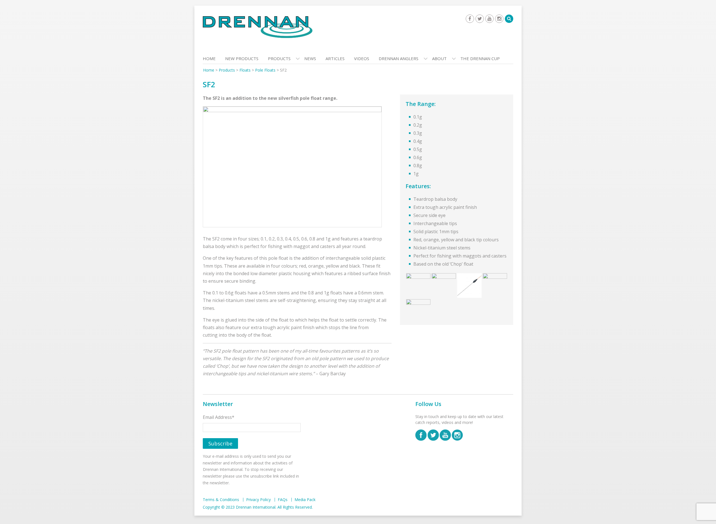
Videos (361, 58)
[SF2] (292, 168)
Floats (245, 70)
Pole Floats (265, 70)
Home (209, 58)
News (310, 58)
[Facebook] (470, 19)
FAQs (283, 500)
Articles (335, 58)
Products (279, 58)
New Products (241, 58)
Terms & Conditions (221, 500)
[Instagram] (499, 19)
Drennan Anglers (398, 58)
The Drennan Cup (480, 58)
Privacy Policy (258, 500)
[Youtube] (489, 19)
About (439, 58)
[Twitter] (479, 19)
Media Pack (305, 500)
